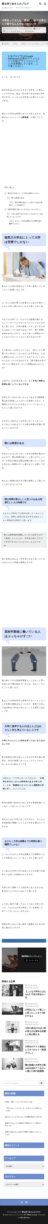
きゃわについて (7, 8)
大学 (6, 31)
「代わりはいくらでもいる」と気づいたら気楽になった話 (23, 1109)
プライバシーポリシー (24, 8)
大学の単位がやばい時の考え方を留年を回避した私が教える (35, 1031)
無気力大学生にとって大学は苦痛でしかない (22, 193)
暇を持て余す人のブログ (15, 3)
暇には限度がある (15, 198)
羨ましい (20, 31)
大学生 (38, 29)
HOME (6, 44)
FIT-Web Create (30, 1215)
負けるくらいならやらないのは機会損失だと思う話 (23, 1117)
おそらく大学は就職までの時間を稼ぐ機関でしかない (25, 222)
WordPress (25, 1218)
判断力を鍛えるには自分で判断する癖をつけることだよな (23, 1133)
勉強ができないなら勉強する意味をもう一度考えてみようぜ (23, 1124)
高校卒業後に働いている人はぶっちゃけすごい (23, 209)
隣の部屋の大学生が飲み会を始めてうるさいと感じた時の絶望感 (35, 1068)
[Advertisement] (24, 156)
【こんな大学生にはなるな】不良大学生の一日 (35, 994)
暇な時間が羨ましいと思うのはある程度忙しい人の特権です (25, 203)
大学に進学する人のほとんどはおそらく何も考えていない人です (25, 215)
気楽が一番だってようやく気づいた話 (18, 1102)
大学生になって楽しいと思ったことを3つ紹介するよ (35, 1012)
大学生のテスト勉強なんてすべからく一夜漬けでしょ (35, 1049)
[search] (41, 1083)
